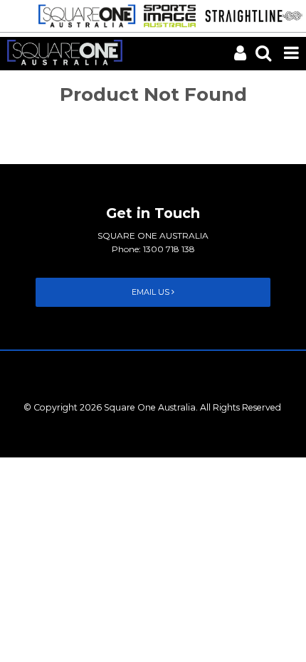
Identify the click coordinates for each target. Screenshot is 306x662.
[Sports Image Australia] (166, 15)
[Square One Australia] (83, 15)
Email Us (152, 292)
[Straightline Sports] (250, 15)
